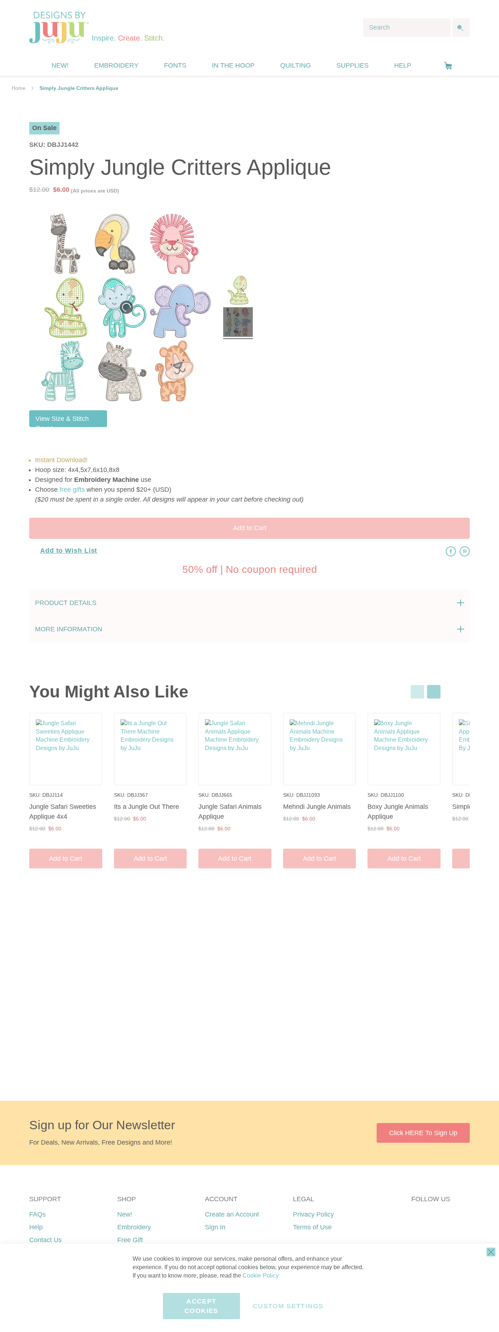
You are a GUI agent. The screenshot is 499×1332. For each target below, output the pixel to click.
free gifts (72, 489)
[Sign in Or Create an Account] (433, 65)
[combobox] (407, 27)
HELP (402, 65)
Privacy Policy (313, 1214)
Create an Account (232, 1214)
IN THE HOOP (233, 65)
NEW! (60, 65)
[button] (448, 65)
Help (36, 1227)
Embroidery (134, 1227)
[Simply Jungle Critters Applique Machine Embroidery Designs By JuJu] (238, 291)
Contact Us (45, 1240)
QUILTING (295, 65)
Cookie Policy (261, 1275)
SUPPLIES (352, 65)
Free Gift (130, 1240)
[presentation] (434, 692)
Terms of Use (312, 1227)
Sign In (215, 1227)
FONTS (175, 65)
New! (124, 1214)
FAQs (37, 1214)
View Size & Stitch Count (62, 421)
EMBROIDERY (116, 65)
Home (19, 88)
